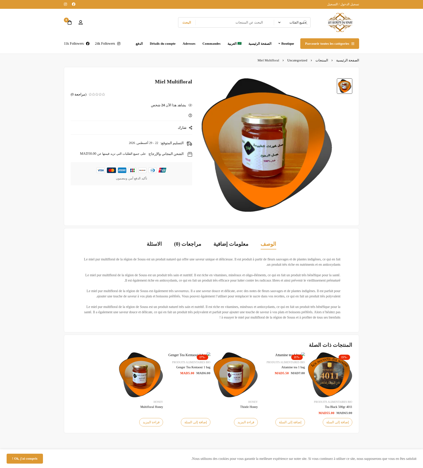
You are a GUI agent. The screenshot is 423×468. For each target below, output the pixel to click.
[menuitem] (234, 43)
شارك (182, 127)
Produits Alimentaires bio (333, 402)
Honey (253, 402)
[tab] (268, 244)
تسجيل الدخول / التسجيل (343, 4)
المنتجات (321, 60)
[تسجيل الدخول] (80, 22)
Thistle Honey (249, 407)
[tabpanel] (211, 288)
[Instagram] (65, 4)
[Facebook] (73, 4)
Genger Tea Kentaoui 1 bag (193, 367)
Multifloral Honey (151, 407)
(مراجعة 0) (78, 94)
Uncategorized (297, 60)
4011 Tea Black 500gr (338, 407)
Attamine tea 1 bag (293, 367)
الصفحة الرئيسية (347, 60)
